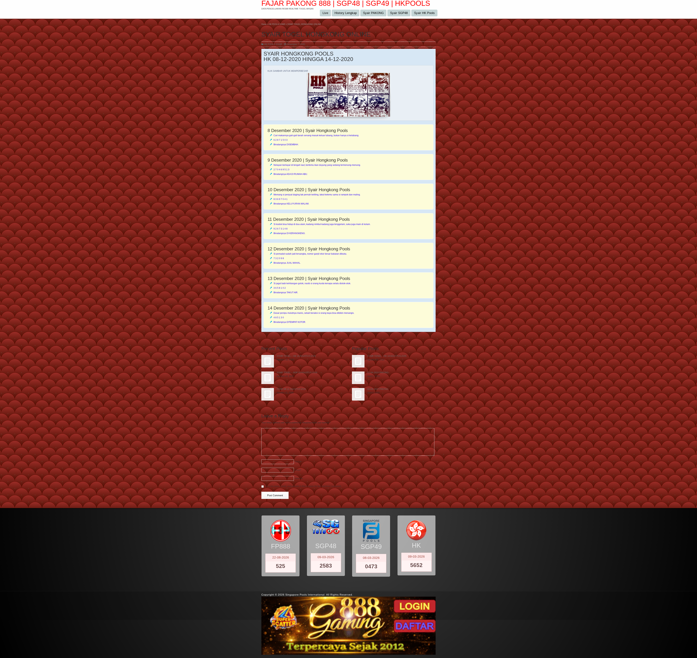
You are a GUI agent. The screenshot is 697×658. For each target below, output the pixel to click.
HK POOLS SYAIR (273, 44)
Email (298, 470)
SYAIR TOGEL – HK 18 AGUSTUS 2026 (296, 356)
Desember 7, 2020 (296, 44)
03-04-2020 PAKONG (377, 389)
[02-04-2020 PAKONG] (358, 377)
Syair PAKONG (373, 13)
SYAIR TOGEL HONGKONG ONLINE (316, 34)
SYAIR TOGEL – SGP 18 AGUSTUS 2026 (297, 372)
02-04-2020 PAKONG (377, 372)
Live (325, 13)
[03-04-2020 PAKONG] (358, 394)
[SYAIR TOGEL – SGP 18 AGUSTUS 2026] (267, 377)
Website (299, 478)
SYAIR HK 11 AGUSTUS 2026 (291, 389)
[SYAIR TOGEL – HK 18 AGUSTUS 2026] (267, 361)
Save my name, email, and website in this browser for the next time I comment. (303, 486)
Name (298, 461)
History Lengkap (346, 13)
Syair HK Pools (424, 13)
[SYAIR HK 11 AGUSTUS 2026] (267, 394)
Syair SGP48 (399, 13)
